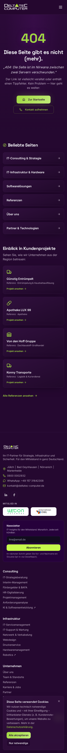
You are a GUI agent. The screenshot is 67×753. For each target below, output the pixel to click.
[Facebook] (14, 495)
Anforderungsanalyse (15, 602)
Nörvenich (46, 467)
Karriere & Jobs (12, 687)
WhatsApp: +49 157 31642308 (25, 480)
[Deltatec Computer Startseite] (16, 7)
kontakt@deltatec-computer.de (25, 485)
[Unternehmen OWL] (43, 511)
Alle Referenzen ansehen (18, 395)
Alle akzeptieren (19, 735)
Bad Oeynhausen (27, 467)
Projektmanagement (14, 597)
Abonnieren (33, 547)
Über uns (8, 672)
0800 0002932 (16, 475)
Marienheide (14, 470)
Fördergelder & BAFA (15, 587)
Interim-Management (15, 582)
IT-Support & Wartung (16, 629)
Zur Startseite (36, 99)
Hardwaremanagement (16, 649)
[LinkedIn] (6, 495)
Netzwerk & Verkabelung (17, 634)
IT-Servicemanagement (16, 624)
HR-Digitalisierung (13, 592)
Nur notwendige (18, 743)
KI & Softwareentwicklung (19, 607)
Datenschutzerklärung (20, 726)
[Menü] (60, 7)
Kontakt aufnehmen (36, 109)
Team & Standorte (13, 677)
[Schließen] (59, 701)
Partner (7, 692)
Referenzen (9, 682)
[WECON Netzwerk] (16, 511)
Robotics (9, 654)
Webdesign (9, 639)
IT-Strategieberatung (15, 577)
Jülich (10, 467)
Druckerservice (12, 644)
